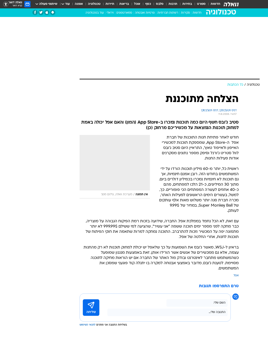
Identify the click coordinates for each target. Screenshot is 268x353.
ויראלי (110, 13)
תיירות (110, 4)
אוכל (137, 4)
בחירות (187, 4)
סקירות (185, 13)
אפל (236, 275)
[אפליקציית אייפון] (46, 12)
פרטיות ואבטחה (145, 13)
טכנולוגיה (94, 4)
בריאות (124, 4)
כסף (148, 4)
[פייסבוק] (35, 12)
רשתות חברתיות (167, 13)
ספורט (201, 4)
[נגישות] (5, 4)
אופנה (79, 4)
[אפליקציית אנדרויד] (52, 12)
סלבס (160, 4)
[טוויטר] (41, 12)
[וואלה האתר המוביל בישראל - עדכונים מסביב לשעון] (231, 4)
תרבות (173, 4)
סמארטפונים (124, 13)
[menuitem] (213, 4)
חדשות (215, 4)
